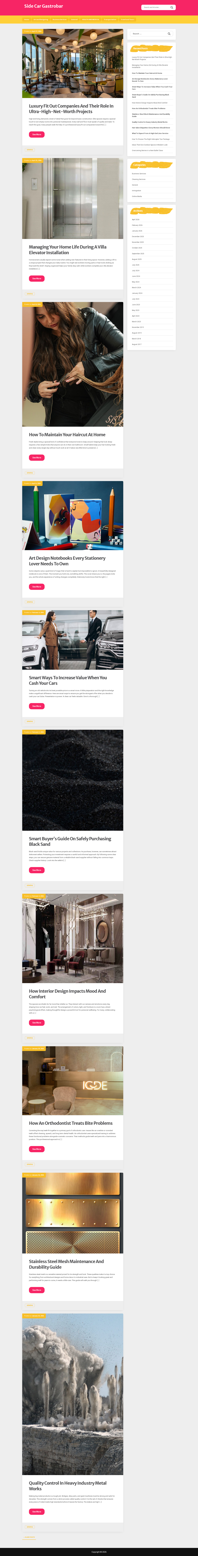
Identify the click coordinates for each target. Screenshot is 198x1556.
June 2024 (136, 276)
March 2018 (136, 339)
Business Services (60, 19)
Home (26, 19)
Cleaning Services (138, 179)
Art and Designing (41, 19)
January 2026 (137, 231)
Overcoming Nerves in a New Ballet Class (147, 150)
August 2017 (137, 344)
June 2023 (136, 305)
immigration (136, 191)
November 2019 (138, 327)
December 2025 (138, 236)
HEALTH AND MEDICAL (90, 19)
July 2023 (135, 299)
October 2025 (137, 248)
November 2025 (138, 242)
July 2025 (135, 265)
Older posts (30, 1537)
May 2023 (135, 310)
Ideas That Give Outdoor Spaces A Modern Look (149, 145)
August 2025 (137, 259)
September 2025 (138, 254)
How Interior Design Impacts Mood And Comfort (149, 103)
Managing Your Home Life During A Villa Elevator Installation (67, 249)
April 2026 (135, 220)
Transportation (110, 19)
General (74, 19)
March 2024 (136, 288)
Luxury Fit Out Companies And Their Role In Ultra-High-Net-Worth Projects (71, 108)
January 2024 (137, 293)
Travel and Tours (127, 19)
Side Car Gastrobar (43, 6)
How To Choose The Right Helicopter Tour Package (151, 139)
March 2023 (136, 322)
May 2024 (135, 282)
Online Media (137, 196)
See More (36, 134)
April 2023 (135, 316)
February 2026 (137, 225)
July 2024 (135, 271)
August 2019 (137, 333)
